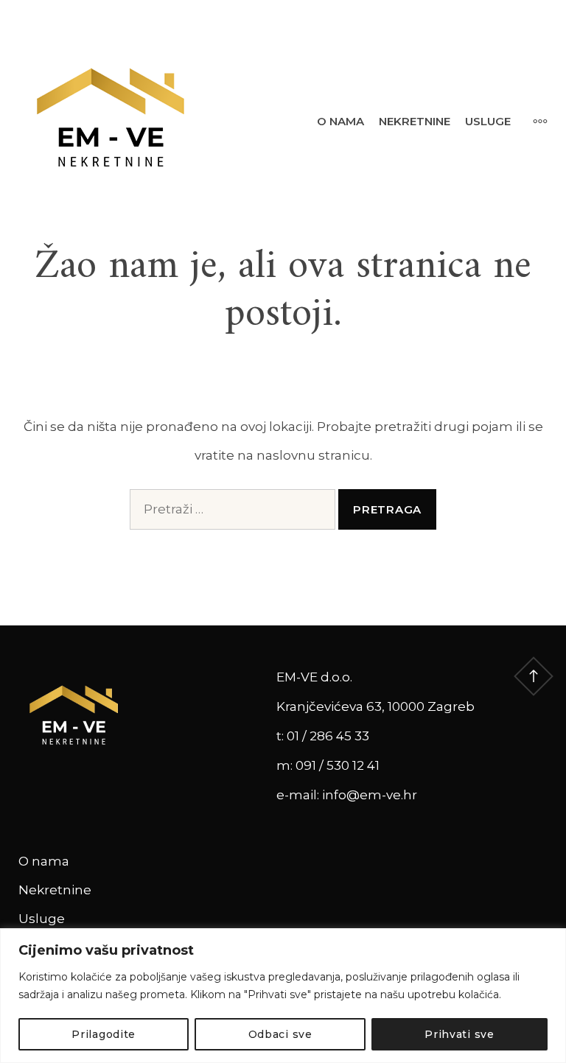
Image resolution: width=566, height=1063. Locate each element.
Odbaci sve (280, 1034)
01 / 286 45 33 (328, 736)
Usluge (488, 121)
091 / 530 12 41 (338, 765)
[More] (533, 120)
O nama (340, 121)
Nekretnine (414, 121)
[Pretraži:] (232, 509)
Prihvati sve (459, 1034)
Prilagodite (103, 1034)
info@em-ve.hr (369, 794)
